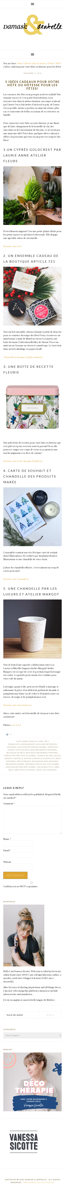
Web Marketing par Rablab (38, 1182)
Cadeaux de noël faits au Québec (20, 755)
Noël (41, 741)
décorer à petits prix (36, 764)
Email (7, 850)
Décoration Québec (15, 764)
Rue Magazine (50, 770)
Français (33, 741)
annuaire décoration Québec (32, 747)
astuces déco (23, 750)
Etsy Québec (53, 764)
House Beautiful (45, 767)
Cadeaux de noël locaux (49, 755)
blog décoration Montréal (43, 750)
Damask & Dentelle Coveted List (39, 758)
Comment (9, 803)
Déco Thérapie (24, 761)
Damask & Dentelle (32, 28)
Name (7, 839)
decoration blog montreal (45, 761)
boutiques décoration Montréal (42, 753)
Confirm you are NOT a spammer (20, 886)
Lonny (39, 770)
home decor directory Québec (21, 767)
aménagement (28, 744)
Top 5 (46, 741)
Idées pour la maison (24, 770)
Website (7, 862)
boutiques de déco (16, 753)
